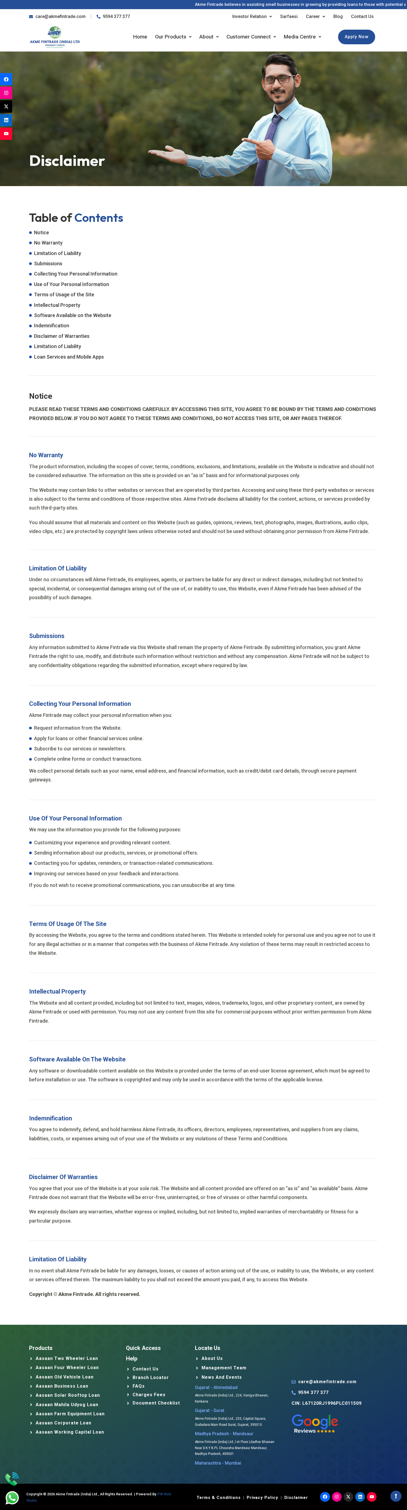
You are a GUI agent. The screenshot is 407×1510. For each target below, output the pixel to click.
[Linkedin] (6, 120)
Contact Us (362, 16)
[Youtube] (6, 134)
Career (313, 16)
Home (140, 37)
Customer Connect (248, 37)
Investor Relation (249, 16)
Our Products (170, 37)
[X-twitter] (6, 106)
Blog (338, 16)
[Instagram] (6, 93)
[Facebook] (6, 79)
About (206, 37)
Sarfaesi (289, 16)
